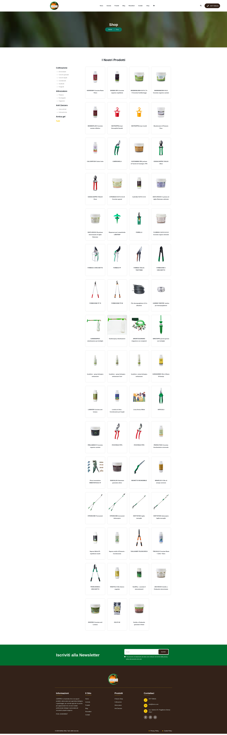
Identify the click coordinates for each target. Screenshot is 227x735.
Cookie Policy (168, 731)
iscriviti (163, 652)
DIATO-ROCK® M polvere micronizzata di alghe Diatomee (95, 235)
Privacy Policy (154, 731)
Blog (124, 5)
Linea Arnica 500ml (139, 409)
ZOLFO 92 (117, 622)
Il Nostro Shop (119, 699)
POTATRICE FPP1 (117, 445)
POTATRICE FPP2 (139, 445)
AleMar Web (63, 731)
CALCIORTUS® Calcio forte (95, 161)
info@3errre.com (153, 704)
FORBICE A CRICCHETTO (95, 267)
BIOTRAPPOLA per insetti (139, 126)
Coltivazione (118, 702)
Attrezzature (118, 705)
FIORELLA (139, 232)
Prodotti (117, 5)
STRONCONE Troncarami (95, 516)
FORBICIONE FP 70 (95, 303)
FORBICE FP (117, 267)
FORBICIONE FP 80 (117, 303)
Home (101, 5)
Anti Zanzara (118, 708)
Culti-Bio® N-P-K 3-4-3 (139, 197)
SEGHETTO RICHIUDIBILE (139, 480)
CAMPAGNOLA (117, 161)
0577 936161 (214, 6)
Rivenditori (132, 5)
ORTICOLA (161, 409)
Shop (147, 5)
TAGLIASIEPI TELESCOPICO (139, 551)
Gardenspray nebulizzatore (117, 338)
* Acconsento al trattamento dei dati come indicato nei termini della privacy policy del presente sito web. (147, 658)
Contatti (140, 5)
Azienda (109, 5)
